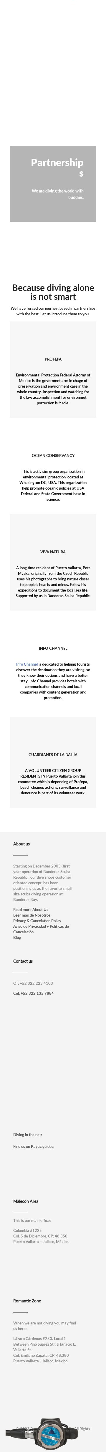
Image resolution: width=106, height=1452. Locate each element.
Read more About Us (30, 910)
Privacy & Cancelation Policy (37, 921)
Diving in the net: (27, 1135)
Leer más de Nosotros (31, 915)
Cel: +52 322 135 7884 (33, 994)
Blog (17, 938)
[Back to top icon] (94, 1440)
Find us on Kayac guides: (33, 1147)
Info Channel (27, 664)
